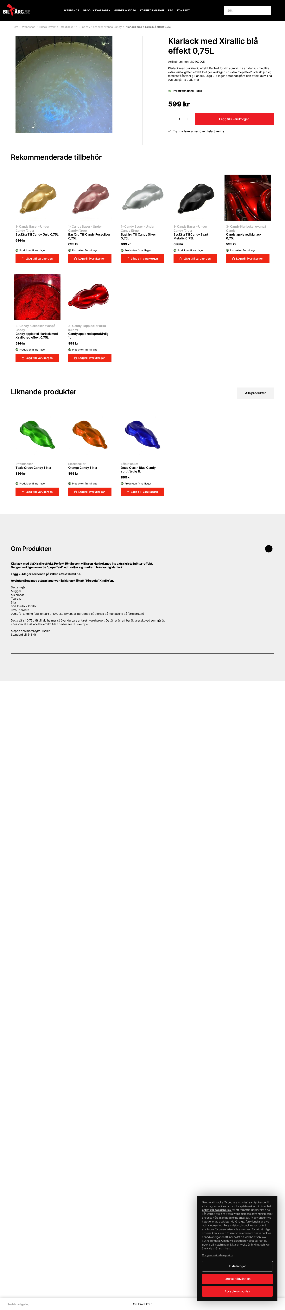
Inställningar (237, 1266)
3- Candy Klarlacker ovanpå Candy (100, 26)
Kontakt (183, 10)
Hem (15, 26)
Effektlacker (67, 26)
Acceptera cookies (237, 1291)
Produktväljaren (97, 10)
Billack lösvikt (47, 26)
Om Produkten (142, 1304)
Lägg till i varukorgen (234, 119)
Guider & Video (125, 10)
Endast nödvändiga (237, 1279)
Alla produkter (255, 393)
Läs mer (194, 79)
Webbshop (71, 10)
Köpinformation (152, 10)
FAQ (170, 10)
